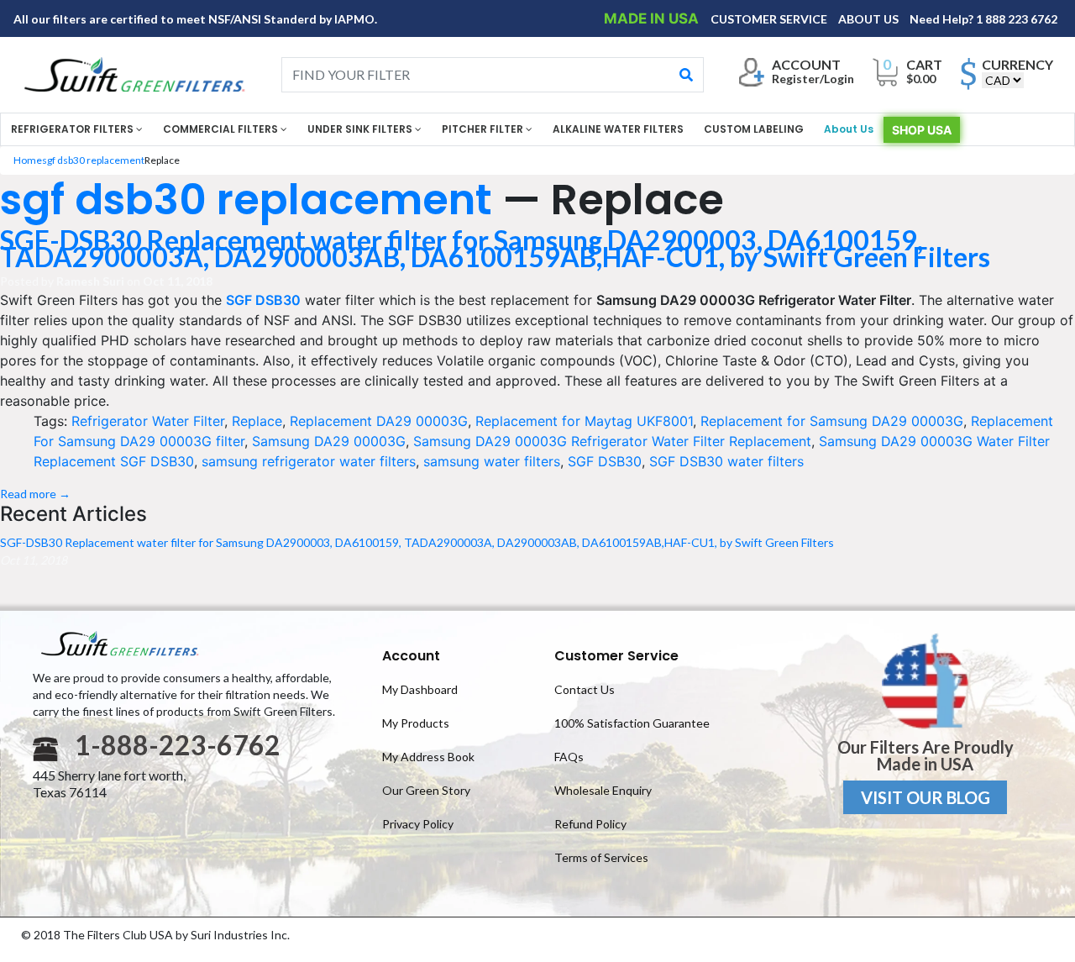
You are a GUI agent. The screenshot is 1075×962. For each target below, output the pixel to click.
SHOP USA (922, 130)
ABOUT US (869, 19)
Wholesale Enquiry (603, 790)
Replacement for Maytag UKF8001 (584, 421)
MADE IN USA (653, 18)
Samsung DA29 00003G (329, 441)
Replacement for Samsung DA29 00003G (831, 421)
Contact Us (584, 689)
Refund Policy (590, 824)
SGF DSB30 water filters (726, 461)
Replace (257, 421)
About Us (848, 129)
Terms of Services (601, 857)
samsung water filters (491, 461)
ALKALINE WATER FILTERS (618, 129)
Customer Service (616, 655)
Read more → (35, 493)
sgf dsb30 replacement (93, 160)
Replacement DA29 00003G (379, 421)
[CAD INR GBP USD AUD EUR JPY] (1003, 80)
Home (27, 160)
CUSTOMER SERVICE (770, 19)
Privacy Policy (418, 824)
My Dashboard (420, 689)
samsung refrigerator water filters (309, 461)
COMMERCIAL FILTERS (222, 129)
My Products (415, 723)
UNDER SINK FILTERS (361, 129)
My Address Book (428, 756)
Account (411, 655)
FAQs (569, 756)
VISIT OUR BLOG (925, 797)
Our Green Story (426, 790)
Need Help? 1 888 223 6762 (983, 19)
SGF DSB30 (605, 461)
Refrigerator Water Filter (147, 421)
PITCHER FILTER (484, 129)
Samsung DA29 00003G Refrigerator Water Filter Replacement (612, 441)
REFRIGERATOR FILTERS (73, 129)
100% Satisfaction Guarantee (632, 723)
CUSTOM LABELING (754, 129)
